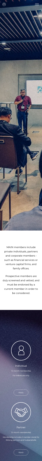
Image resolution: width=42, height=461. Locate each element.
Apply (21, 393)
